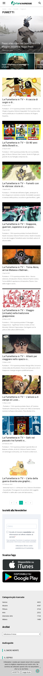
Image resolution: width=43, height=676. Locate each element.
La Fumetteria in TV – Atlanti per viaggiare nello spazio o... (19, 358)
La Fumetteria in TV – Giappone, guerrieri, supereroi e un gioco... (19, 225)
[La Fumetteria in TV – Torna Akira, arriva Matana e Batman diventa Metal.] (21, 254)
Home (4, 9)
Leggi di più (26, 672)
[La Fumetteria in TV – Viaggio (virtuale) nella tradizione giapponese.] (21, 298)
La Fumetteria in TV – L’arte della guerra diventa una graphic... (20, 480)
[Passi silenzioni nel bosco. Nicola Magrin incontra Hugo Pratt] (21, 34)
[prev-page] (12, 503)
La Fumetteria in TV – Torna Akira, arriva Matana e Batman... (20, 268)
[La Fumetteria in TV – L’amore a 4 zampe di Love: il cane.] (21, 384)
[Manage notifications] (37, 671)
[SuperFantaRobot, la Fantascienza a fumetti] (17, 62)
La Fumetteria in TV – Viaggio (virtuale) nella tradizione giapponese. (18, 313)
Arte (9, 9)
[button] (4, 3)
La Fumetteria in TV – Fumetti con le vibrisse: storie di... (20, 185)
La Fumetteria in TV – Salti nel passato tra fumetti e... (18, 439)
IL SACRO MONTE (11, 650)
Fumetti (15, 9)
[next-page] (30, 503)
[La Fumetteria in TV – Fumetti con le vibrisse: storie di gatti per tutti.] (21, 171)
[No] (40, 667)
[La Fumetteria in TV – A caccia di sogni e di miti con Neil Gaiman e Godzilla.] (21, 87)
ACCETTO (15, 672)
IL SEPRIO (8, 658)
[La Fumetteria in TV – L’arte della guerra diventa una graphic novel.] (21, 466)
